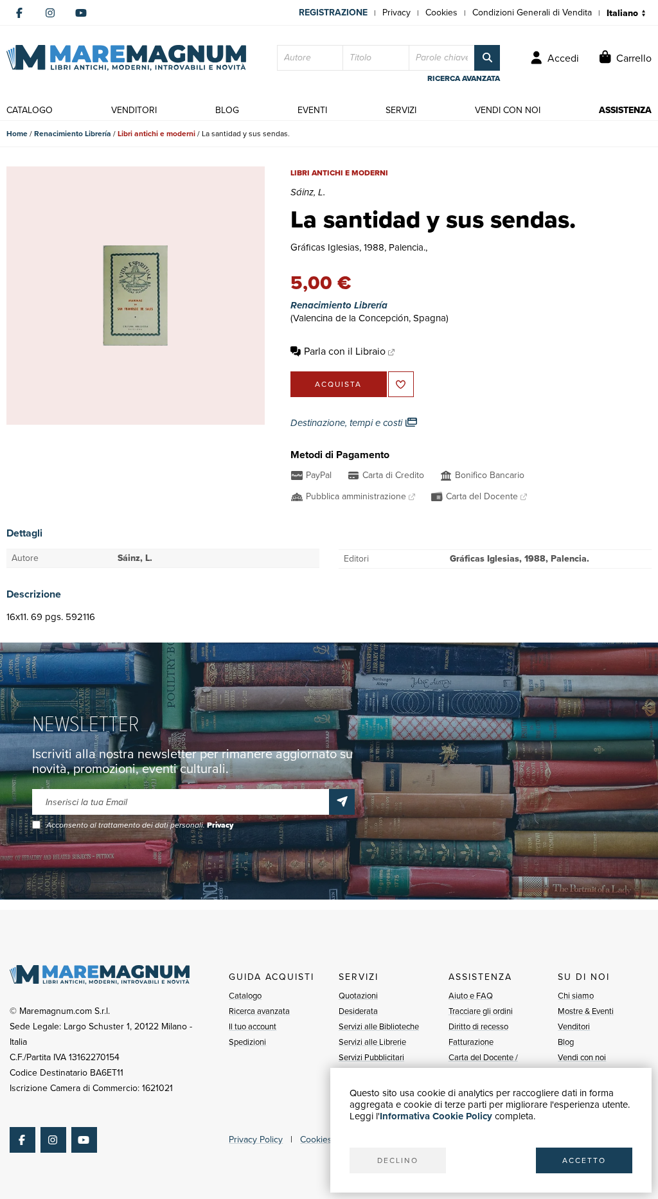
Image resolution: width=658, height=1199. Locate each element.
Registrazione (333, 12)
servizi (401, 110)
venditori (134, 110)
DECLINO (397, 1160)
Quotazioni (358, 996)
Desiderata (358, 1011)
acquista (338, 384)
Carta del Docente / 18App (483, 1065)
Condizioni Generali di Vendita (532, 12)
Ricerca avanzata (259, 1011)
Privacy (396, 12)
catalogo (29, 110)
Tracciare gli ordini (481, 1011)
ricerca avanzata (463, 78)
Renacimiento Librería (72, 133)
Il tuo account (252, 1026)
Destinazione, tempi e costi (347, 422)
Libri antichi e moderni (156, 133)
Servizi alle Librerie (372, 1042)
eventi (312, 110)
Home (17, 133)
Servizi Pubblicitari (371, 1057)
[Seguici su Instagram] (50, 13)
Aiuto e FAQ (471, 996)
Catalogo (245, 996)
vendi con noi (507, 110)
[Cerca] (487, 58)
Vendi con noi (582, 1057)
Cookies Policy (329, 1139)
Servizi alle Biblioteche (379, 1026)
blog (227, 110)
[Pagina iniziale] (126, 58)
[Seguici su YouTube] (81, 13)
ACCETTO (584, 1160)
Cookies (441, 12)
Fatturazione (471, 1042)
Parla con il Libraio (344, 351)
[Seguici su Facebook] (19, 13)
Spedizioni (247, 1042)
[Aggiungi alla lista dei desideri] (401, 384)
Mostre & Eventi (586, 1011)
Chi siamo (576, 996)
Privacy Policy (256, 1139)
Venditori (574, 1026)
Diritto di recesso (478, 1026)
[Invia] (342, 802)
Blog (566, 1042)
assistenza (625, 110)
